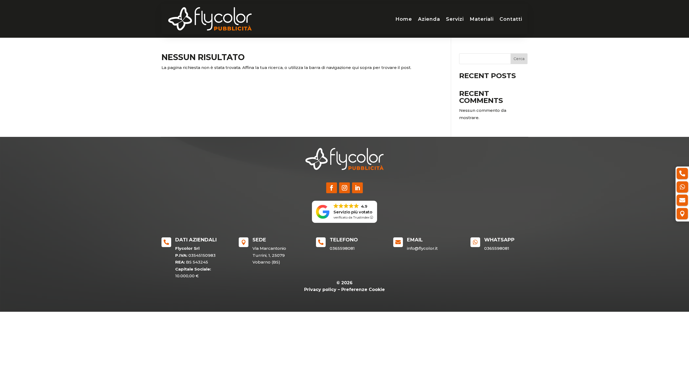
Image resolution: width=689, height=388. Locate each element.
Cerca (519, 58)
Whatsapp (499, 240)
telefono (344, 240)
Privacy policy (320, 289)
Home (403, 19)
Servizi (455, 19)
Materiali (482, 19)
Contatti (511, 19)
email (415, 240)
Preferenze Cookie (363, 289)
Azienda (429, 19)
